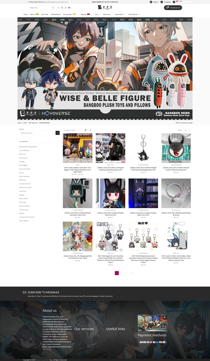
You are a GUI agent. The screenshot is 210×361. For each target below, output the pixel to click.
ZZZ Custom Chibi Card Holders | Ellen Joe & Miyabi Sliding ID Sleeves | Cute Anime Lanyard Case (176, 258)
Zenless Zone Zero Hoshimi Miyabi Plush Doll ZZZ (110, 214)
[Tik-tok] (65, 8)
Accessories (176, 210)
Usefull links (115, 328)
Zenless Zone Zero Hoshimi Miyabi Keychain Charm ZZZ (78, 214)
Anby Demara (24, 176)
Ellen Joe (22, 154)
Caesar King (23, 210)
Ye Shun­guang (78, 253)
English (180, 1)
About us (50, 310)
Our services (84, 328)
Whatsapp (47, 349)
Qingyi (21, 195)
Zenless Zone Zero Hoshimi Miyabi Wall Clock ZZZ (143, 214)
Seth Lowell (23, 198)
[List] (91, 130)
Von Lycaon (23, 158)
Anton (21, 173)
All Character (33, 123)
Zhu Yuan (22, 202)
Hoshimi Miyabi (143, 165)
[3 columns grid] (86, 130)
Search (21, 129)
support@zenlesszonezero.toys (57, 2)
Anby (78, 165)
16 (132, 273)
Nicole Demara (25, 184)
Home (20, 123)
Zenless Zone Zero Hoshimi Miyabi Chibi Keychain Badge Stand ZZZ (143, 168)
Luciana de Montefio (26, 217)
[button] (154, 2)
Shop (25, 123)
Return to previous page (184, 123)
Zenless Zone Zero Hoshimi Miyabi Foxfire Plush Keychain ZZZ (176, 168)
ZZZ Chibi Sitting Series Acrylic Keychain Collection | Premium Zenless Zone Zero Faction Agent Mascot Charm (143, 259)
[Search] (53, 7)
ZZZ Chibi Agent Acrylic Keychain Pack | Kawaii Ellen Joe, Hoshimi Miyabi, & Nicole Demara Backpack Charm (110, 259)
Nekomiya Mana (25, 187)
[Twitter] (59, 8)
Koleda (21, 161)
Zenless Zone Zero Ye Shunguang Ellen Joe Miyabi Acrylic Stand (78, 257)
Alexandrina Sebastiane (28, 147)
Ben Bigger (23, 165)
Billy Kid (22, 180)
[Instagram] (62, 8)
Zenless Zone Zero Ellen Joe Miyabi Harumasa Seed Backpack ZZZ (110, 168)
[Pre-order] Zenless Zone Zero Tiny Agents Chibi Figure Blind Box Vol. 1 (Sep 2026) (77, 169)
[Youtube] (69, 8)
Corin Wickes (24, 150)
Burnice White (24, 206)
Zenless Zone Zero (42, 360)
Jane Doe (22, 191)
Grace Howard (24, 169)
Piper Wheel (23, 221)
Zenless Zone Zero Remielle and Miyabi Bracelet (176, 214)
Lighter (21, 213)
